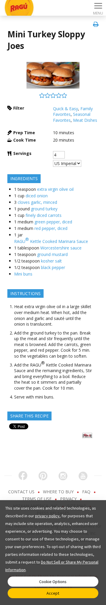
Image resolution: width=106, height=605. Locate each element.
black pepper (53, 267)
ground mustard (52, 254)
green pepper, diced (53, 222)
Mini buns (23, 274)
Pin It (87, 435)
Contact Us (22, 491)
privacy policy (47, 515)
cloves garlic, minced (37, 202)
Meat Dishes (85, 120)
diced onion (37, 196)
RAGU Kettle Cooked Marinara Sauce (51, 240)
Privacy (69, 499)
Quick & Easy (65, 108)
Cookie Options (53, 581)
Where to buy (59, 491)
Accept (53, 593)
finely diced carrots (44, 215)
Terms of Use (37, 499)
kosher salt (51, 261)
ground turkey (44, 209)
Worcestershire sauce (61, 248)
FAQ (87, 491)
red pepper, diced (50, 228)
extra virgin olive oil (55, 189)
